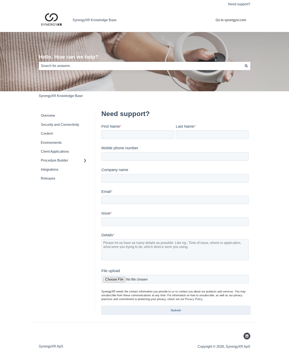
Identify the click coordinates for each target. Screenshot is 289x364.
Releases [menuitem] (48, 178)
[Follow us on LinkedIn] (247, 336)
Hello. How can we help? (69, 57)
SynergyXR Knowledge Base (95, 20)
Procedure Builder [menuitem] (54, 160)
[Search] (246, 66)
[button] (85, 160)
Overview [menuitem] (48, 115)
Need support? (239, 4)
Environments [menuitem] (51, 142)
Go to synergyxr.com (231, 20)
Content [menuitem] (47, 133)
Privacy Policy (193, 299)
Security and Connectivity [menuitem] (60, 124)
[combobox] (140, 66)
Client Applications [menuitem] (55, 151)
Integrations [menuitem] (49, 169)
